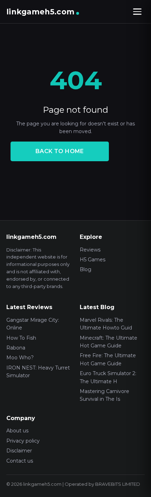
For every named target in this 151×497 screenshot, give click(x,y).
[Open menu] (137, 11)
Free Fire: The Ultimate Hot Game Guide (108, 359)
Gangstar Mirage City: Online (32, 324)
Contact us (19, 461)
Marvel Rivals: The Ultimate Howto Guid (106, 324)
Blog (85, 269)
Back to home (59, 151)
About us (17, 430)
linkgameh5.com (40, 11)
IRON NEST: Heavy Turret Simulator (38, 372)
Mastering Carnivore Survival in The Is (104, 395)
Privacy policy (23, 441)
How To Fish (21, 338)
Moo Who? (20, 357)
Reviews (90, 250)
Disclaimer (19, 450)
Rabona (15, 348)
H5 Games (92, 259)
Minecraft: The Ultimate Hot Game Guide (108, 342)
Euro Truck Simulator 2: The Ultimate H (108, 377)
